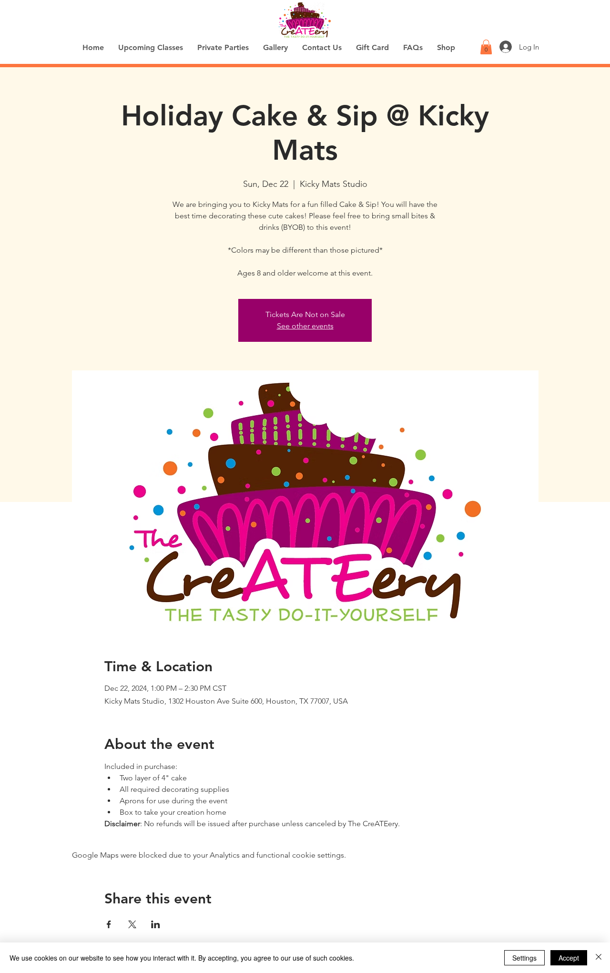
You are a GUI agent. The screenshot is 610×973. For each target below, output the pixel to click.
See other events (305, 325)
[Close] (598, 957)
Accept (569, 958)
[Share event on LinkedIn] (155, 924)
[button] (486, 47)
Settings (524, 958)
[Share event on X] (132, 924)
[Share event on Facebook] (108, 924)
